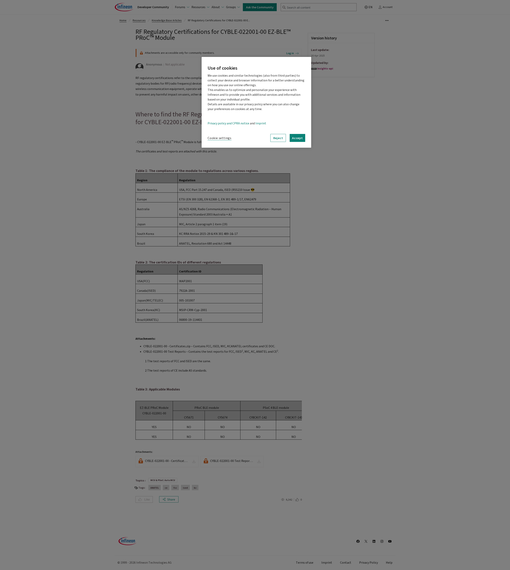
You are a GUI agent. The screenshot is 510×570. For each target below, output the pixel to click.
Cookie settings (219, 138)
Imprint (260, 123)
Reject (278, 138)
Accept (297, 138)
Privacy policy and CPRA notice (228, 123)
